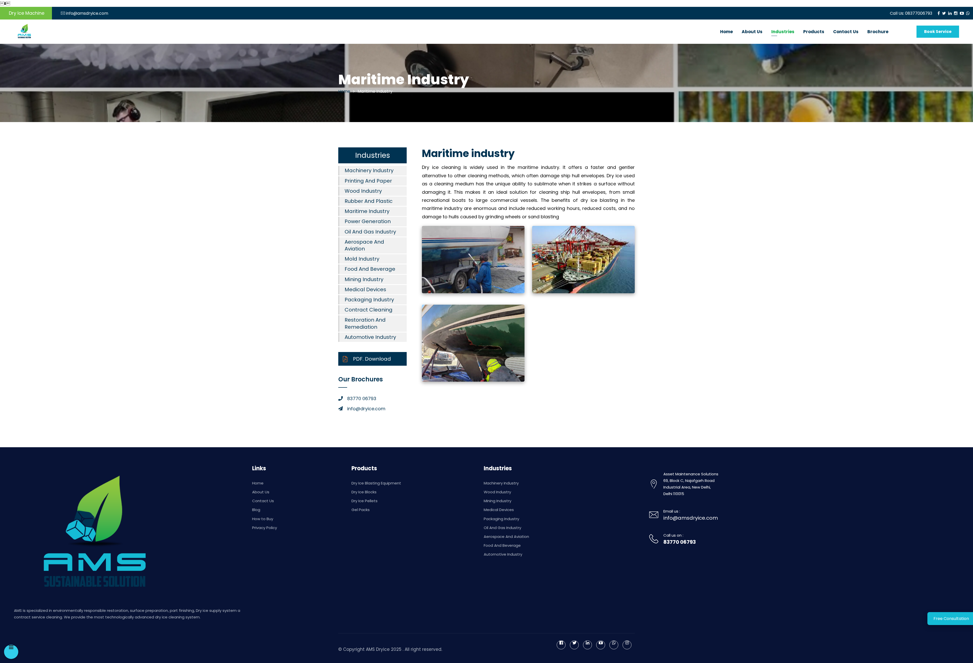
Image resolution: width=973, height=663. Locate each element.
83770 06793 (679, 541)
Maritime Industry (367, 211)
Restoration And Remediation (365, 323)
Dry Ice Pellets (364, 500)
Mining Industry (364, 279)
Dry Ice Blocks (364, 492)
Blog (256, 509)
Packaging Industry (369, 299)
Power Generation (368, 221)
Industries (782, 32)
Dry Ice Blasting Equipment (376, 483)
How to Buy (262, 518)
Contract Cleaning (368, 309)
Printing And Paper (368, 180)
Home (726, 32)
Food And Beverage (370, 268)
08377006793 (918, 13)
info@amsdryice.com (87, 13)
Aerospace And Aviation (364, 245)
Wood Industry (363, 190)
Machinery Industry (369, 170)
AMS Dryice (378, 649)
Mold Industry (362, 258)
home (344, 91)
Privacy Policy (264, 527)
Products (813, 32)
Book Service (937, 31)
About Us (752, 32)
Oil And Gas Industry (370, 231)
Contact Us (845, 32)
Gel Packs (360, 509)
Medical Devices (365, 289)
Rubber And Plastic (368, 201)
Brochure (877, 32)
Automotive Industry (370, 337)
